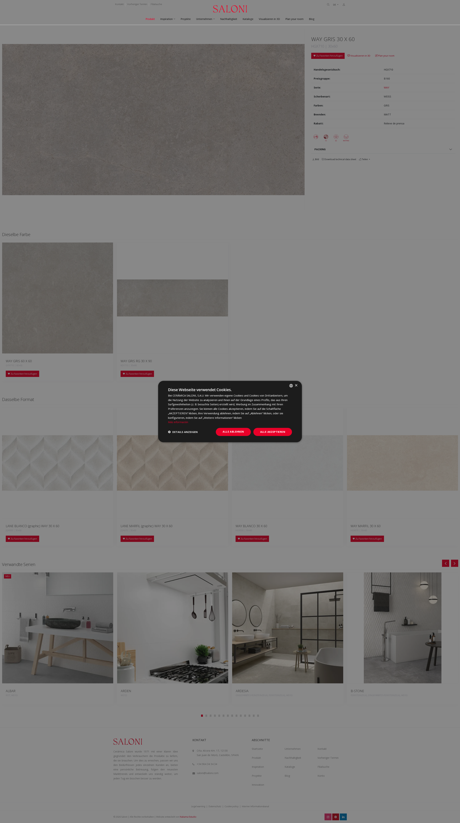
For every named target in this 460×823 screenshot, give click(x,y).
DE (335, 4)
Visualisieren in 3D (269, 19)
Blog (311, 19)
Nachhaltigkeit (228, 19)
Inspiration (166, 19)
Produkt (150, 19)
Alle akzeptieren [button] (272, 431)
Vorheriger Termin (137, 4)
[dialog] (230, 411)
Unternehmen (204, 19)
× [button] (296, 385)
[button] (183, 431)
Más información (178, 422)
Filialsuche (156, 4)
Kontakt (119, 4)
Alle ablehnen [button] (233, 431)
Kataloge (248, 19)
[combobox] (291, 385)
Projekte (186, 19)
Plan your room (294, 19)
